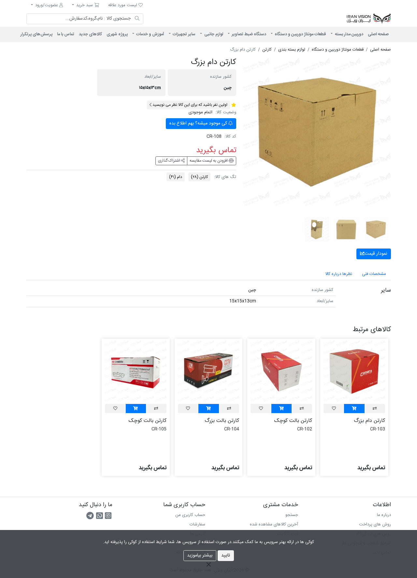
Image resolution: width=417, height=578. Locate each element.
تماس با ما (65, 34)
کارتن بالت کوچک (293, 420)
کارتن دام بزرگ (369, 420)
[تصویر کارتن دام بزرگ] (317, 132)
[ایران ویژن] (309, 19)
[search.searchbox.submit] (137, 18)
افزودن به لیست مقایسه (209, 160)
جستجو (291, 515)
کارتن (199, 177)
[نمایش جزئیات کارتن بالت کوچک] (281, 371)
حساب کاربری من (190, 515)
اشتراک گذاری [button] (169, 160)
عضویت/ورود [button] (46, 5)
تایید (225, 555)
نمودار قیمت (376, 254)
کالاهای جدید (90, 34)
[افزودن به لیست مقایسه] (374, 408)
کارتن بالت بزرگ (222, 420)
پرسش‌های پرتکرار (36, 34)
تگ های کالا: (225, 177)
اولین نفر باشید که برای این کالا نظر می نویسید (189, 105)
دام (175, 177)
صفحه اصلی (378, 34)
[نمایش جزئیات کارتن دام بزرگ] (354, 371)
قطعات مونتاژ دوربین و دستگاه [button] (300, 34)
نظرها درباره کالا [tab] (338, 274)
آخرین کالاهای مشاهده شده (274, 524)
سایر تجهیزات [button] (183, 34)
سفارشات (197, 524)
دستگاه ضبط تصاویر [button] (248, 34)
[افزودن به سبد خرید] (354, 408)
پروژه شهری (117, 34)
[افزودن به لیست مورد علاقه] (334, 408)
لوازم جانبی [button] (213, 34)
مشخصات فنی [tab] (374, 274)
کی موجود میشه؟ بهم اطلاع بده (198, 123)
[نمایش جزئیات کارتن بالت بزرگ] (208, 371)
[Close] (208, 564)
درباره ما (384, 515)
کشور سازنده (221, 77)
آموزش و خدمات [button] (149, 34)
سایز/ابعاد (152, 77)
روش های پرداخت (375, 524)
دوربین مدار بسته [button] (348, 34)
